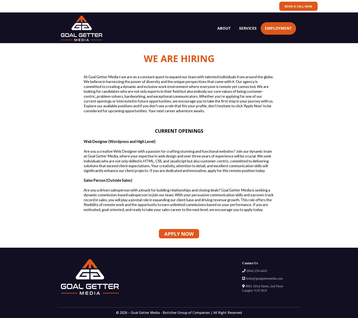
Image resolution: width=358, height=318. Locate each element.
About (224, 28)
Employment (278, 28)
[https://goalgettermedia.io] (81, 28)
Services (247, 28)
